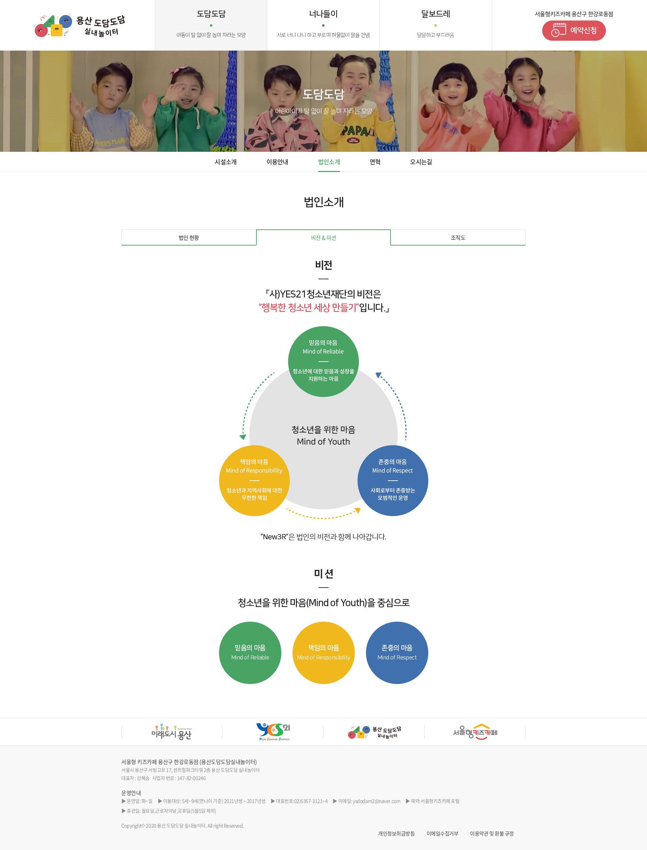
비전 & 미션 (323, 237)
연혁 (375, 161)
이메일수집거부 (443, 833)
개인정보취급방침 (396, 833)
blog (292, 825)
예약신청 (583, 30)
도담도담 (211, 24)
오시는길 (421, 161)
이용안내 (277, 161)
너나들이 (323, 24)
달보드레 (435, 24)
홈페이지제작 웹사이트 (266, 825)
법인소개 (329, 161)
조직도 (458, 237)
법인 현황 (189, 237)
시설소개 (226, 161)
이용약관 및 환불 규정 (492, 833)
